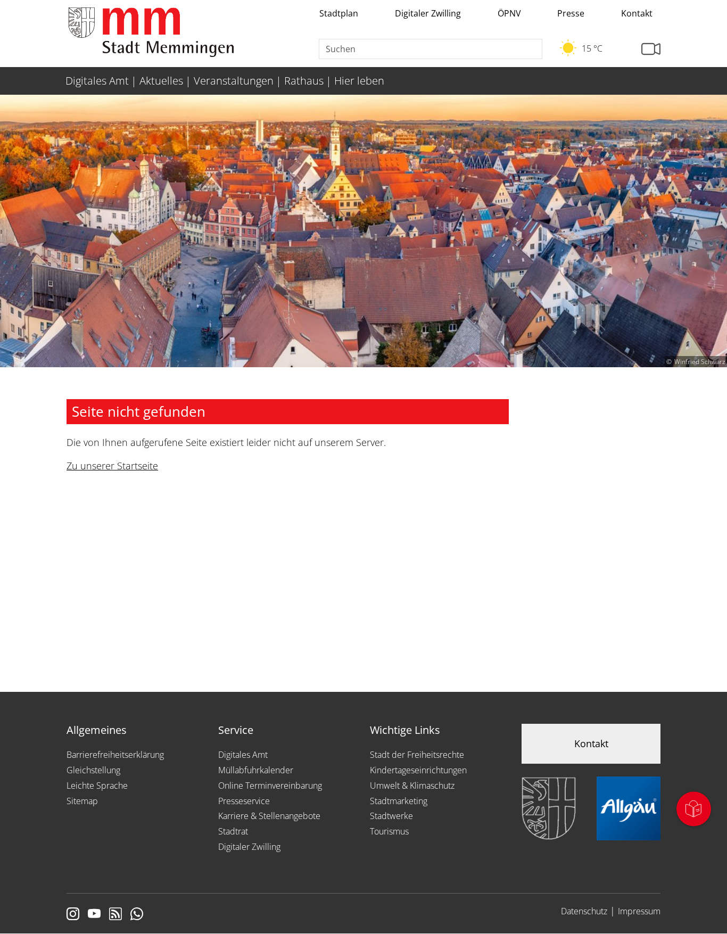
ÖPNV (509, 13)
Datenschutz (584, 911)
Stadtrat (233, 831)
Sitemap (82, 801)
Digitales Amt (243, 755)
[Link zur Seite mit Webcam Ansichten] (650, 49)
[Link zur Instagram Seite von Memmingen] (73, 914)
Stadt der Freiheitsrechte (417, 755)
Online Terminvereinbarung (270, 785)
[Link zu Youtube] (94, 914)
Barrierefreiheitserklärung (115, 755)
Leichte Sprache (97, 785)
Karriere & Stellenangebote (269, 816)
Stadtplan (338, 13)
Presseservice (244, 801)
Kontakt (636, 13)
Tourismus (389, 831)
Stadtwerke (391, 816)
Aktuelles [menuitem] (161, 80)
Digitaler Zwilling (428, 13)
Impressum (639, 911)
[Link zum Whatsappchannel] (136, 914)
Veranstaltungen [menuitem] (234, 80)
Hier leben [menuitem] (359, 80)
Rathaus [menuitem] (304, 80)
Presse (570, 13)
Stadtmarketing (398, 801)
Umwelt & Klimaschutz (412, 785)
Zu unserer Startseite (112, 465)
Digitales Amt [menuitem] (97, 80)
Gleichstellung (93, 770)
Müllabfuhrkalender (255, 770)
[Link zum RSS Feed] (115, 914)
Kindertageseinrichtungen (418, 770)
